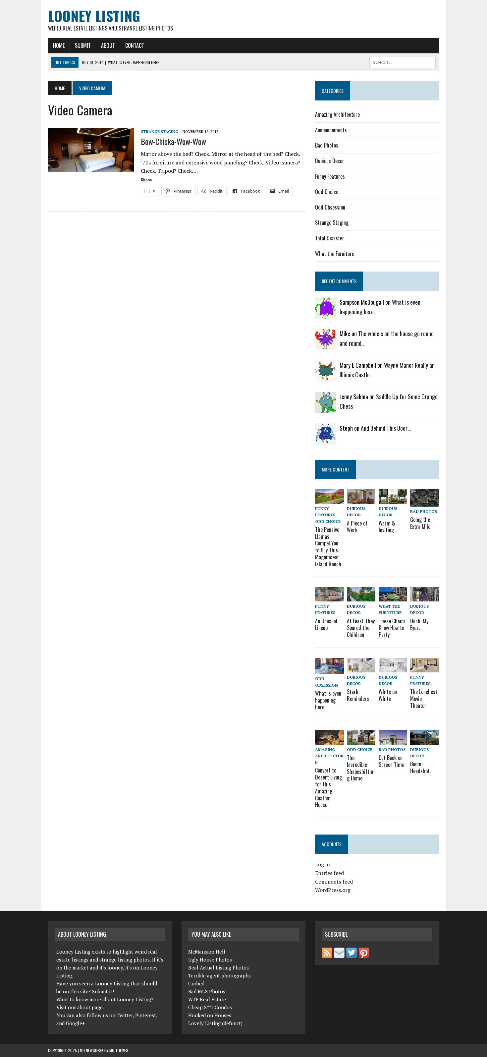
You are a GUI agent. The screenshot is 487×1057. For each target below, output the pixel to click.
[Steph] (325, 440)
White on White (388, 695)
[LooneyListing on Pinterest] (363, 954)
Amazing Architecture (337, 114)
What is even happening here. (328, 700)
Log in (322, 864)
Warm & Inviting (387, 526)
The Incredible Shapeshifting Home (360, 768)
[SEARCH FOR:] (402, 61)
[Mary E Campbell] (325, 377)
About (108, 45)
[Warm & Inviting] (393, 499)
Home (59, 45)
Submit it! (103, 991)
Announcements (331, 130)
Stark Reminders (358, 695)
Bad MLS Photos (206, 991)
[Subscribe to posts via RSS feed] (327, 954)
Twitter (125, 1015)
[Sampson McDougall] (325, 314)
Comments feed (334, 881)
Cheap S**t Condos (210, 1007)
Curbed (196, 983)
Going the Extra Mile (420, 523)
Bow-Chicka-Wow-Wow (173, 141)
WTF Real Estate (207, 999)
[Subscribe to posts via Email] (339, 954)
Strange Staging (159, 131)
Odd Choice (326, 192)
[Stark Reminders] (361, 667)
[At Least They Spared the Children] (361, 597)
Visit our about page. (80, 1007)
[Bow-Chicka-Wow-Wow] (91, 167)
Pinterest (145, 1015)
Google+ (75, 1023)
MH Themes (118, 1050)
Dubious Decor (329, 161)
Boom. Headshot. (420, 767)
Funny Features (330, 176)
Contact (134, 45)
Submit (83, 45)
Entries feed (329, 873)
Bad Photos (326, 145)
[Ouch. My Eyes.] (424, 597)
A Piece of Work (357, 526)
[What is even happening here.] (329, 669)
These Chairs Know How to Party (392, 628)
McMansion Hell (206, 951)
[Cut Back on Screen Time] (393, 740)
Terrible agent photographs (219, 975)
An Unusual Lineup (326, 624)
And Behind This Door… (386, 428)
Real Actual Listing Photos (218, 967)
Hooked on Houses (209, 1015)
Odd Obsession (330, 207)
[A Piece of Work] (361, 499)
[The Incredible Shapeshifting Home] (361, 740)
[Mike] (325, 346)
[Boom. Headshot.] (424, 740)
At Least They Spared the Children (361, 628)
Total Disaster (329, 238)
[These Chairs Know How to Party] (393, 597)
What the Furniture (334, 254)
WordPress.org (333, 890)
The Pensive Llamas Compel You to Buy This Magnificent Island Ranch (328, 547)
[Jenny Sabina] (325, 409)
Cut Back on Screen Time (391, 761)
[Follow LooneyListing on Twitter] (351, 954)
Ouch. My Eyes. (419, 624)
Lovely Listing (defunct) (215, 1023)
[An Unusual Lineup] (329, 597)
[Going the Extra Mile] (424, 502)
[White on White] (393, 667)
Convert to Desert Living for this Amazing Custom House (328, 787)
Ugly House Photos (210, 959)
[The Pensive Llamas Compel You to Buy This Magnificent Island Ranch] (329, 499)
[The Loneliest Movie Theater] (424, 667)
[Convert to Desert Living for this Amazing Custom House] (329, 740)
